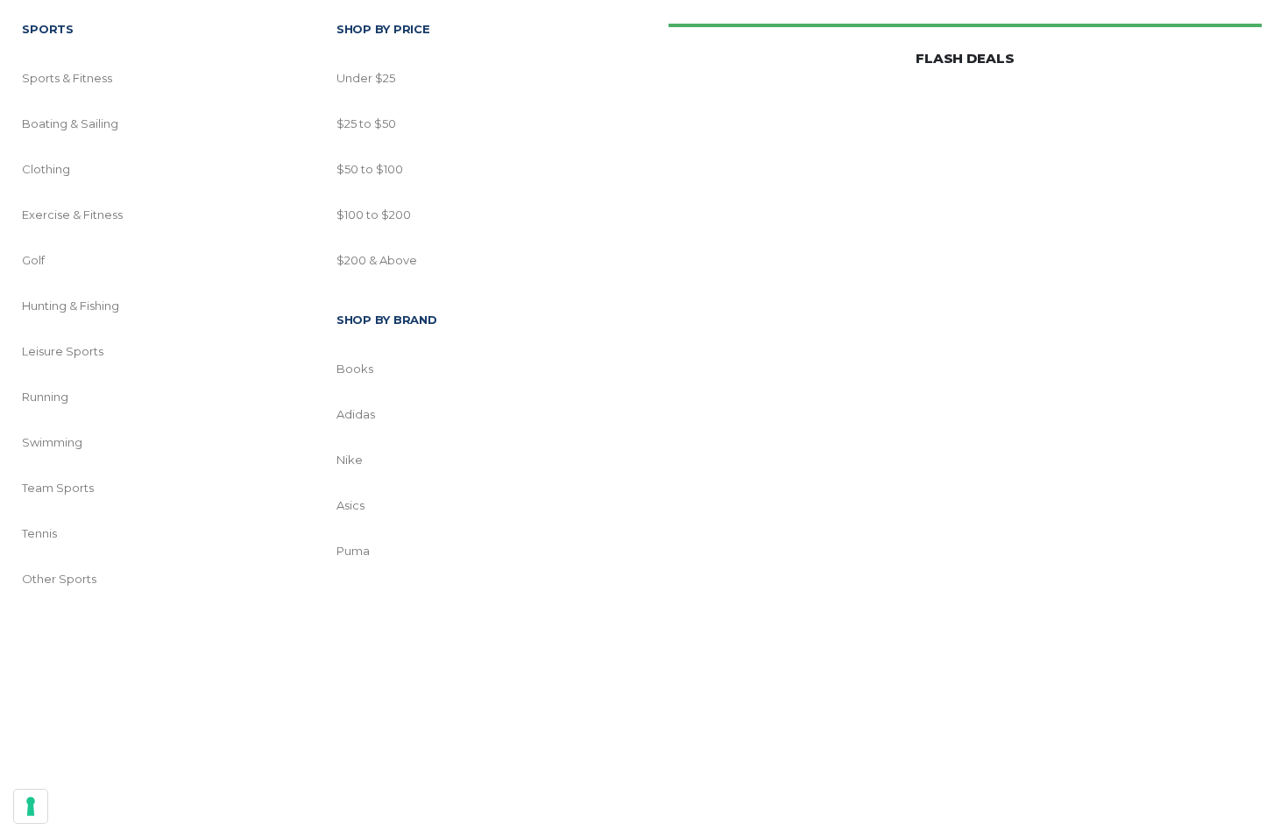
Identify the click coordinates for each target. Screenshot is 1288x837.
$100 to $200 (373, 214)
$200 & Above (376, 260)
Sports (48, 29)
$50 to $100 (369, 169)
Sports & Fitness (67, 78)
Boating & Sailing (70, 123)
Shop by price (383, 29)
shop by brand (386, 320)
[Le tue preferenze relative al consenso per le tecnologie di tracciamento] (30, 806)
